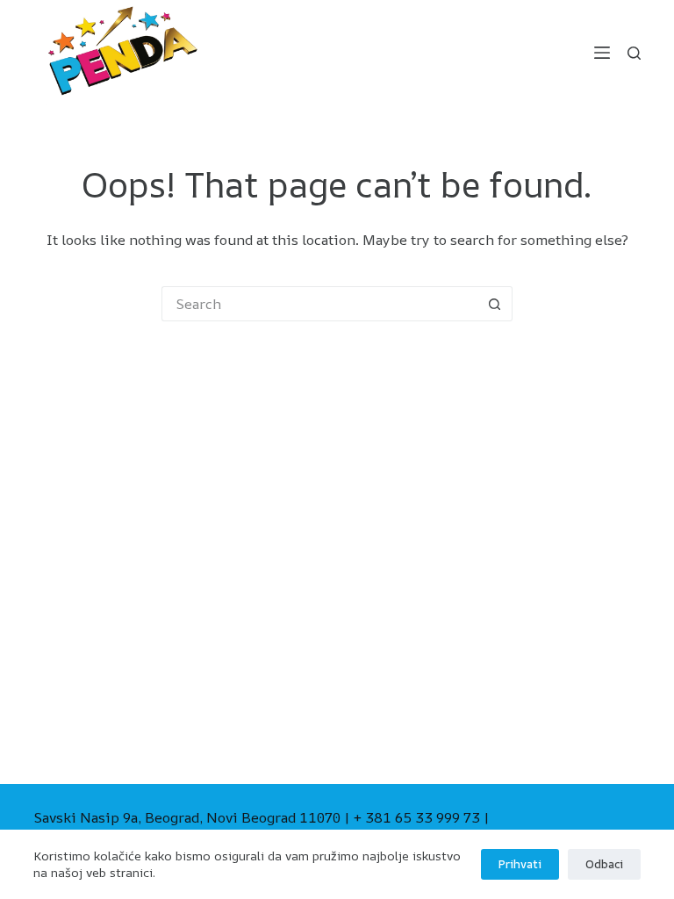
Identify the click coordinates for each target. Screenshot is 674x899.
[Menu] (602, 53)
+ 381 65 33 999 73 (417, 817)
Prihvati (519, 864)
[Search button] (495, 303)
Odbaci (604, 864)
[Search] (634, 53)
